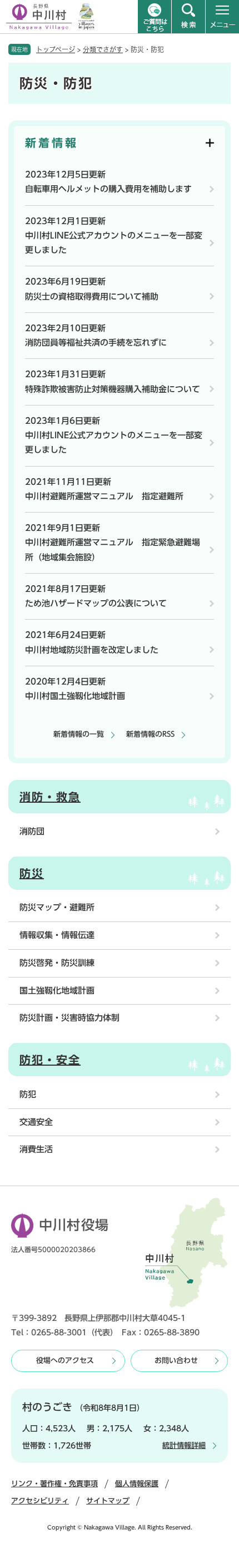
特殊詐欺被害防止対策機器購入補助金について (112, 389)
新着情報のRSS (150, 734)
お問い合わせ (176, 1360)
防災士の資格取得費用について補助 (91, 296)
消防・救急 (50, 796)
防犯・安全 (50, 1059)
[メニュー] (222, 16)
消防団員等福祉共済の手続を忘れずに (96, 342)
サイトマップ (108, 1501)
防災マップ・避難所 (56, 907)
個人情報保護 (136, 1483)
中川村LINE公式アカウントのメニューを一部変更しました (113, 242)
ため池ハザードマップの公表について (96, 603)
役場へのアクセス (65, 1360)
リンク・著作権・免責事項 (54, 1483)
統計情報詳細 (184, 1445)
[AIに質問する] (154, 16)
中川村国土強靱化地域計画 (75, 696)
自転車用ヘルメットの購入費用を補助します (108, 189)
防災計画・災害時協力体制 (69, 1018)
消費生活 (36, 1149)
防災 (31, 873)
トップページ (55, 49)
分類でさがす (103, 49)
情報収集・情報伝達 (56, 935)
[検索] (188, 16)
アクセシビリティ (40, 1501)
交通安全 (36, 1122)
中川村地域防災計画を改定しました (91, 650)
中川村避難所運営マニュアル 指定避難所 (104, 496)
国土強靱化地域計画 (56, 990)
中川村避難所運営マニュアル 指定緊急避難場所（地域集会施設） (112, 549)
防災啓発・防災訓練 (56, 963)
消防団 (31, 831)
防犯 (27, 1094)
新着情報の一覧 (78, 734)
